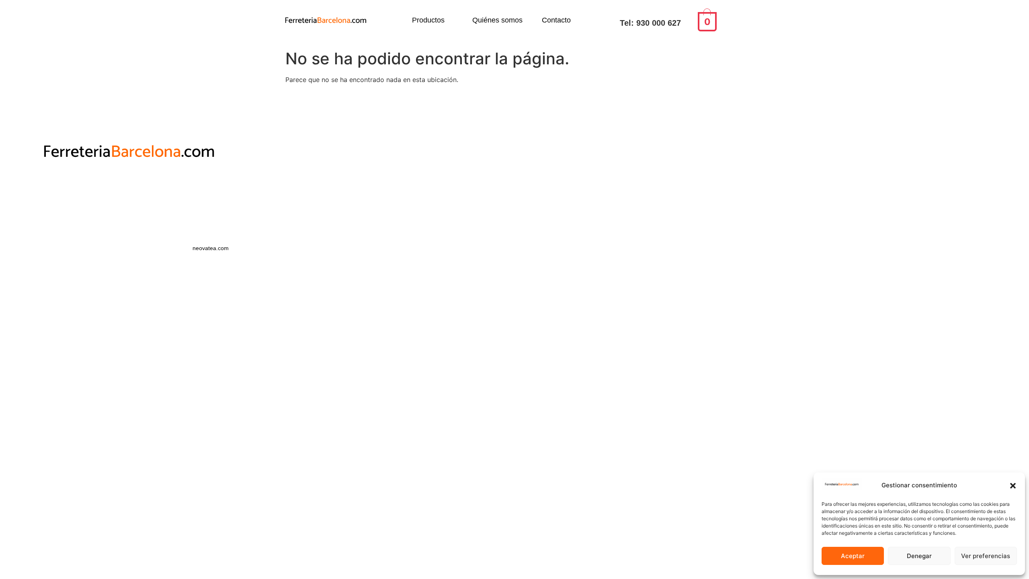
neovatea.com (211, 248)
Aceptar (853, 556)
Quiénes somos (497, 20)
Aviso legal (190, 203)
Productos (428, 20)
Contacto (556, 20)
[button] (1013, 486)
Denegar (919, 556)
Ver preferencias (985, 556)
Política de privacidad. (190, 189)
